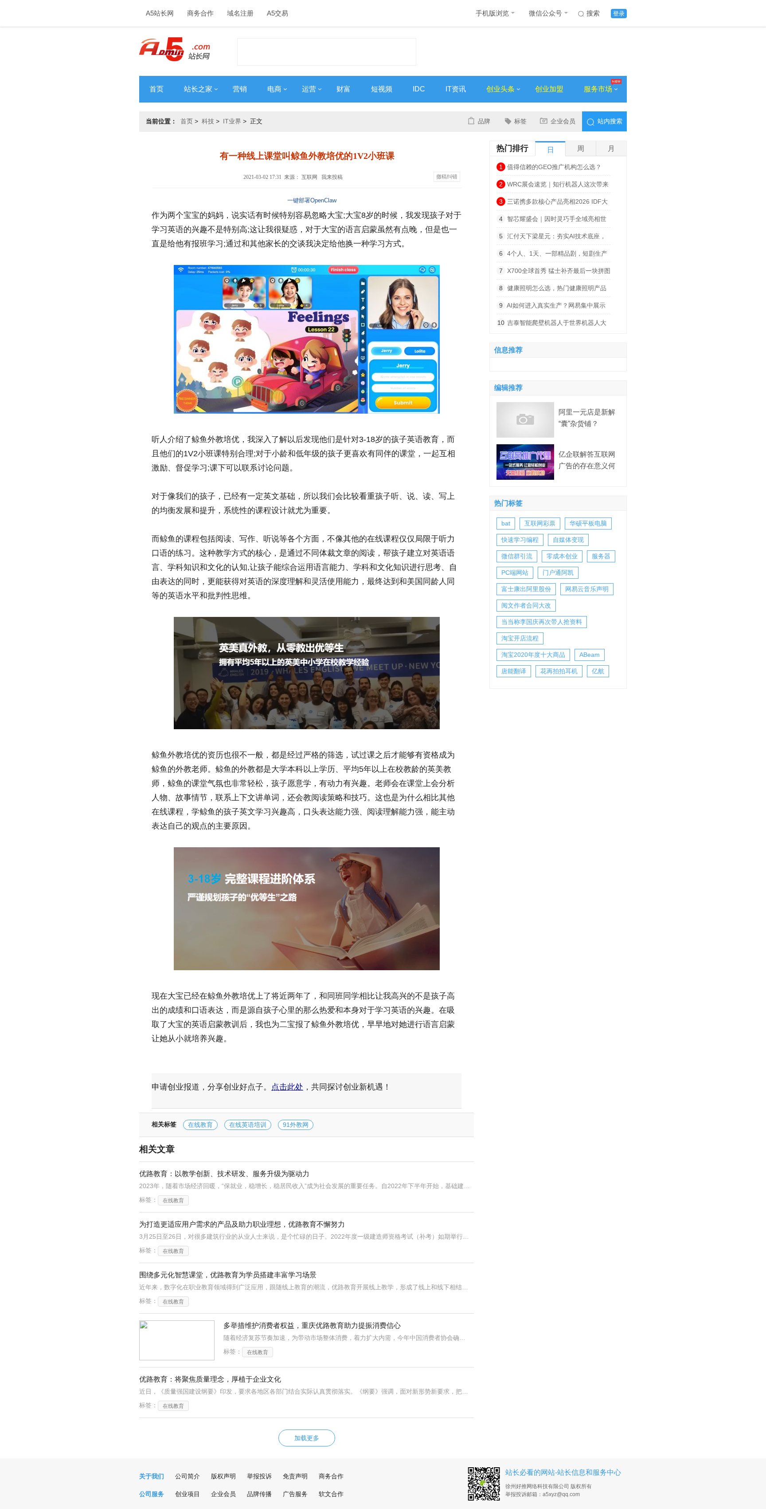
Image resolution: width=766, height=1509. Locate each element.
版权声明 (223, 1476)
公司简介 (187, 1476)
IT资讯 (456, 89)
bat (505, 523)
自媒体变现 (568, 539)
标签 (520, 121)
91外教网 (296, 1124)
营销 (240, 89)
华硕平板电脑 (588, 523)
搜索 (593, 13)
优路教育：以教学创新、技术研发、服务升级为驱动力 (224, 1173)
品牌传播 (259, 1493)
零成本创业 (562, 556)
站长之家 (198, 89)
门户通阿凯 (558, 572)
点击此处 (287, 1086)
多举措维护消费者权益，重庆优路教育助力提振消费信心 (312, 1325)
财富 (343, 89)
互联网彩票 (539, 523)
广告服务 (295, 1493)
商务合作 (200, 13)
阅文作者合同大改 (526, 605)
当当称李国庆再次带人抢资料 (541, 621)
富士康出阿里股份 (526, 589)
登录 (619, 13)
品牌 (484, 121)
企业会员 (563, 121)
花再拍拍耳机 (559, 671)
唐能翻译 (513, 671)
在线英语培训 (247, 1124)
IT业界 (232, 121)
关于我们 (151, 1476)
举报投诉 (259, 1476)
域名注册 (240, 13)
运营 (309, 89)
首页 (156, 89)
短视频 (381, 89)
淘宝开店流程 (520, 638)
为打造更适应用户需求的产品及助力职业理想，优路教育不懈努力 (242, 1224)
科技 (208, 121)
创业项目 (187, 1493)
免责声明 (295, 1476)
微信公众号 (545, 13)
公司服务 (151, 1493)
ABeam (589, 654)
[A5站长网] (174, 49)
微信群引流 (516, 556)
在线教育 (200, 1124)
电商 (274, 89)
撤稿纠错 (446, 177)
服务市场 (598, 89)
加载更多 (306, 1438)
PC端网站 (514, 572)
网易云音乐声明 (587, 589)
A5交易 (277, 13)
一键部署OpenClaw (311, 200)
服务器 (601, 556)
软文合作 (331, 1493)
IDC (419, 89)
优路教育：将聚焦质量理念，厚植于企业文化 (210, 1379)
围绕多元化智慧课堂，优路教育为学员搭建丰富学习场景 (228, 1275)
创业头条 (500, 89)
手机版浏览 (492, 13)
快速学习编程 (520, 539)
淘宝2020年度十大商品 (533, 654)
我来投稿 (332, 177)
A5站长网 (160, 13)
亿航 (598, 671)
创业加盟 (549, 89)
